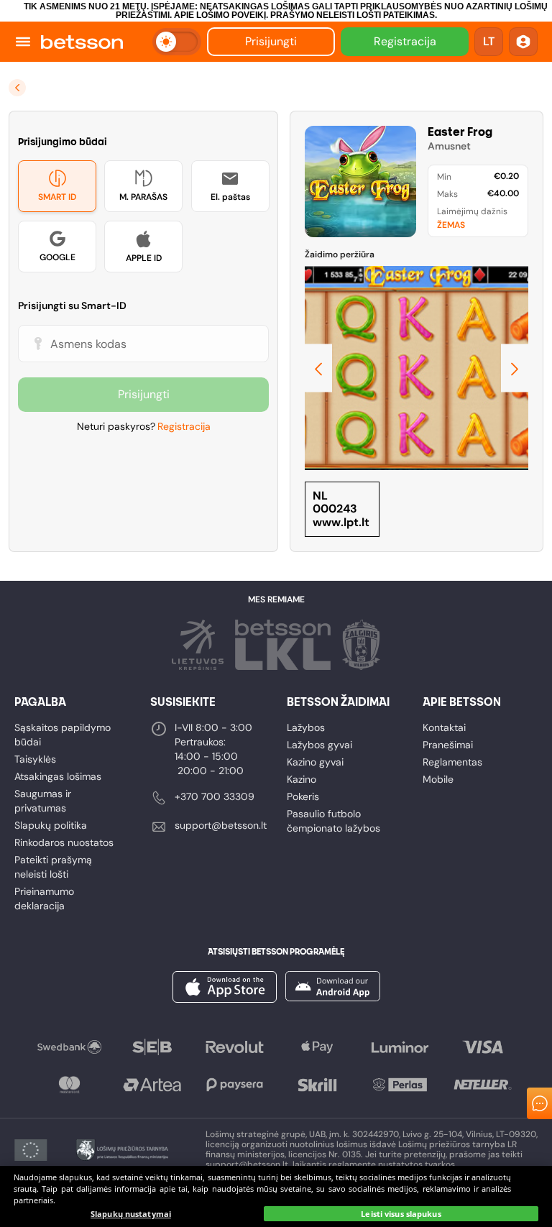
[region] (276, 1196)
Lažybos (306, 727)
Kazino (301, 779)
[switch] (176, 41)
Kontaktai (444, 727)
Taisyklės (35, 759)
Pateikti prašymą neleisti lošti (53, 867)
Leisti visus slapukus (401, 1213)
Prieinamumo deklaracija (44, 898)
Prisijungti (271, 41)
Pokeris (303, 796)
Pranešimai (448, 744)
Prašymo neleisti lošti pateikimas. (353, 15)
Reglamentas (452, 761)
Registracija (405, 41)
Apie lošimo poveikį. (221, 15)
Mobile (438, 779)
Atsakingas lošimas (57, 776)
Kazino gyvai (315, 761)
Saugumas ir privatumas (42, 800)
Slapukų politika (50, 825)
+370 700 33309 (214, 796)
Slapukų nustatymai (131, 1213)
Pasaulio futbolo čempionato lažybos (333, 821)
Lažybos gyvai (319, 744)
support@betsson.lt (221, 825)
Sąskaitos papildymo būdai (62, 734)
